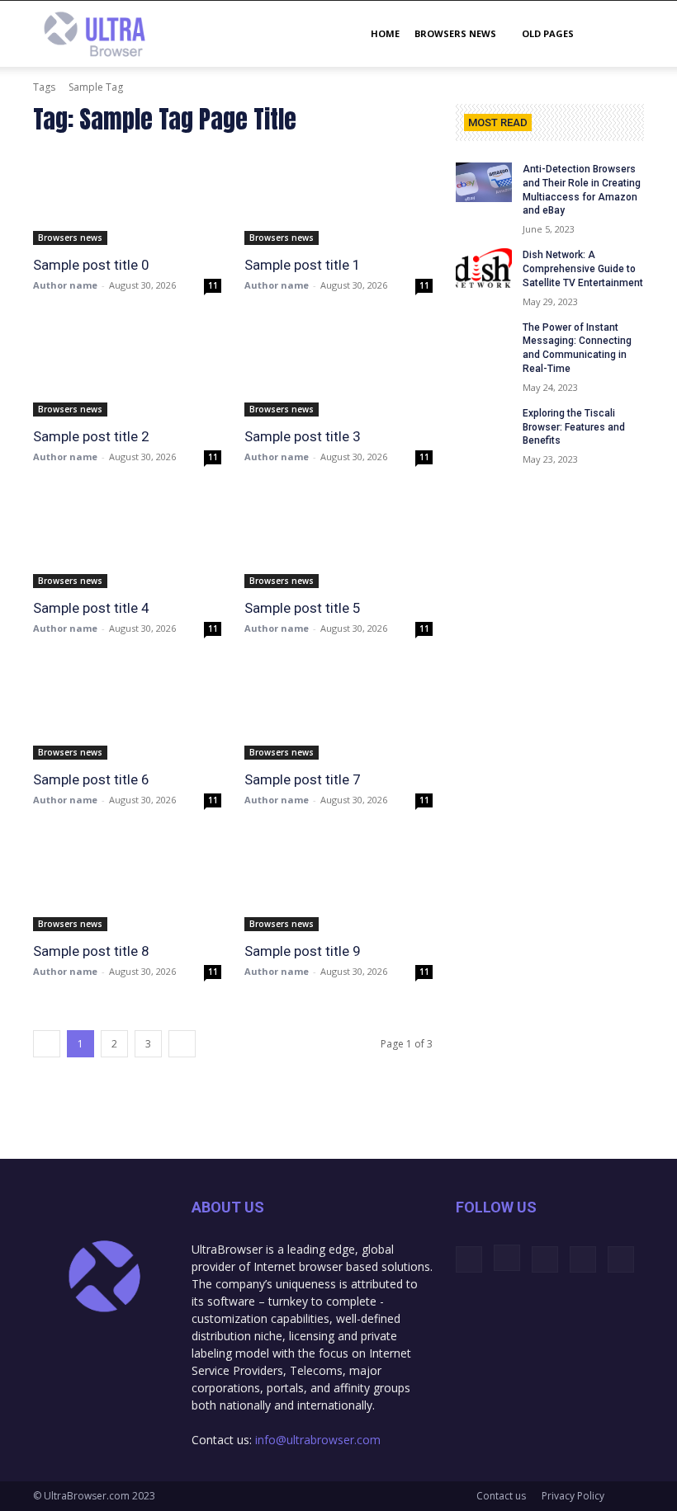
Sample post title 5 (302, 608)
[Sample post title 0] (127, 198)
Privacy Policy (573, 1496)
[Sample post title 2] (127, 369)
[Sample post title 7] (338, 713)
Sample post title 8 (91, 951)
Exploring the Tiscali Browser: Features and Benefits (574, 427)
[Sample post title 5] (338, 541)
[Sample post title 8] (127, 884)
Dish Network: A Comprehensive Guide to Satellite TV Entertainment (583, 269)
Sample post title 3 (302, 436)
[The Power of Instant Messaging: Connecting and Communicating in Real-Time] (484, 340)
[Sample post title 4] (127, 541)
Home (385, 33)
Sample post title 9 (302, 951)
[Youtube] (621, 1259)
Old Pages (548, 33)
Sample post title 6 (91, 779)
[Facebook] (469, 1259)
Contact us (501, 1496)
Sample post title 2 (91, 436)
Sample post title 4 (91, 608)
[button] (624, 34)
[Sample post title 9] (338, 884)
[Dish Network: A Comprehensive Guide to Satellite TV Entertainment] (484, 268)
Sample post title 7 (302, 779)
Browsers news (455, 33)
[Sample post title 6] (127, 713)
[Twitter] (545, 1259)
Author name (65, 285)
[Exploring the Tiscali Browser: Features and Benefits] (484, 426)
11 (213, 285)
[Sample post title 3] (338, 369)
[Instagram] (507, 1258)
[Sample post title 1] (338, 198)
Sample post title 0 (91, 265)
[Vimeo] (583, 1259)
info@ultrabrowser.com (318, 1439)
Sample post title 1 (302, 265)
